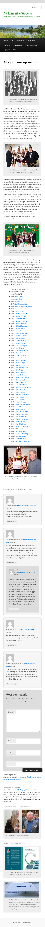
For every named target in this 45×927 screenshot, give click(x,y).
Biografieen (31, 40)
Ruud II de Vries (21, 360)
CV (12, 40)
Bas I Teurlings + (21, 345)
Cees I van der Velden (23, 404)
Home (6, 40)
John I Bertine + (21, 431)
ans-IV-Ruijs (20, 311)
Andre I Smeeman (22, 358)
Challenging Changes (24, 790)
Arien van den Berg (22, 333)
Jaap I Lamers (20, 338)
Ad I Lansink (20, 399)
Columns (7, 45)
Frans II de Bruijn (21, 385)
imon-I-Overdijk (21, 309)
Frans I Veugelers (21, 402)
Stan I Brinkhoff (21, 343)
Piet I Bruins (20, 397)
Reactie (11, 712)
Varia (15, 50)
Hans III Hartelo (21, 323)
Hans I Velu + (23, 436)
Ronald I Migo (20, 363)
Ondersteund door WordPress (22, 923)
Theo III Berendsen (22, 350)
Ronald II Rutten (21, 316)
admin (16, 570)
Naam (11, 741)
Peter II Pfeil (19, 301)
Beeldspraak (20, 40)
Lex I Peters (20, 348)
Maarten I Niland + (22, 414)
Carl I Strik (19, 353)
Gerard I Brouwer (21, 336)
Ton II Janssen (21, 331)
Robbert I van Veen (22, 326)
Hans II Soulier (21, 372)
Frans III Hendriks (22, 375)
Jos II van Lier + (21, 389)
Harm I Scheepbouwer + (24, 377)
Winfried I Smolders (22, 394)
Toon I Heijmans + (22, 424)
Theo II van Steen (22, 419)
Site (9, 763)
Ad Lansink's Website (17, 13)
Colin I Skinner (20, 319)
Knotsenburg (17, 45)
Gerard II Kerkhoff (21, 321)
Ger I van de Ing (21, 380)
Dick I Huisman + (21, 392)
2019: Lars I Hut (16, 299)
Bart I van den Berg (21, 304)
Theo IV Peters (21, 341)
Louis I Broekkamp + (23, 426)
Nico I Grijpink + (24, 441)
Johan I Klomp (20, 328)
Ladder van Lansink (31, 45)
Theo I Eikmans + (22, 439)
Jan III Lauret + (21, 407)
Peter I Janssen (21, 355)
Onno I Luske (20, 421)
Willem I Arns (20, 365)
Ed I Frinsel (19, 370)
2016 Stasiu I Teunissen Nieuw (21, 306)
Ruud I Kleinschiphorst (23, 387)
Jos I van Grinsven (25, 429)
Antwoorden (11, 521)
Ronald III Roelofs (22, 314)
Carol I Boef (20, 409)
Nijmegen (7, 50)
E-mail (11, 752)
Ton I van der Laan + (22, 367)
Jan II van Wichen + (22, 412)
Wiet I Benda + (21, 382)
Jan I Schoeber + (21, 416)
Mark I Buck (19, 296)
